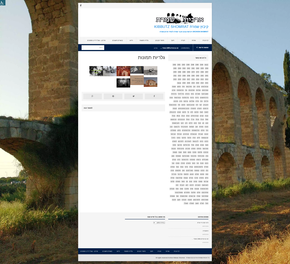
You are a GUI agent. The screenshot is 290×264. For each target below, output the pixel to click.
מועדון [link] (197, 145)
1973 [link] (197, 72)
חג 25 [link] (183, 116)
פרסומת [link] (186, 174)
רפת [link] (177, 185)
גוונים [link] (171, 97)
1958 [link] (206, 68)
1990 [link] (174, 72)
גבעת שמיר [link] (177, 97)
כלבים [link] (206, 141)
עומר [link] (177, 167)
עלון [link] (207, 170)
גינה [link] (201, 101)
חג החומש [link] (173, 119)
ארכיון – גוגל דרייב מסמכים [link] (96, 40)
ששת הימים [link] (204, 200)
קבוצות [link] (186, 178)
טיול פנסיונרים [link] (186, 130)
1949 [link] (188, 65)
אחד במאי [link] (189, 86)
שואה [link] (181, 189)
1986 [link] (184, 72)
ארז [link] (186, 90)
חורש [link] (195, 123)
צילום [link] (206, 178)
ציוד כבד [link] (180, 174)
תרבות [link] (174, 200)
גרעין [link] (180, 101)
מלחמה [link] (200, 152)
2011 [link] (174, 76)
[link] (2, 2)
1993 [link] (197, 76)
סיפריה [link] (183, 163)
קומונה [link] (200, 181)
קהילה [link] (172, 178)
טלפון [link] (179, 130)
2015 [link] (193, 79)
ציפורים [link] (201, 178)
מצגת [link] (180, 152)
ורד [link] (188, 112)
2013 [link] (202, 79)
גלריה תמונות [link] (144, 40)
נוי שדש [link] (198, 159)
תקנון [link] (178, 200)
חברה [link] (183, 40)
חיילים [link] (190, 123)
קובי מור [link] (206, 181)
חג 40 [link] (178, 116)
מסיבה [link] (194, 152)
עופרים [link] (173, 167)
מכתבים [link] (205, 152)
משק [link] (173, 156)
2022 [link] (202, 83)
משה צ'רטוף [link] (185, 156)
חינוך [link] (172, 40)
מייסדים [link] (199, 148)
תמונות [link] (190, 200)
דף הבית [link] (205, 40)
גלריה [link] (197, 101)
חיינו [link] (186, 123)
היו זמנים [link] (205, 108)
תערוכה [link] (184, 200)
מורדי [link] (192, 145)
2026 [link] (184, 83)
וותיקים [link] (196, 112)
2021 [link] (206, 83)
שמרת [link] (198, 196)
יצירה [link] (194, 138)
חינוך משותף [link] (175, 123)
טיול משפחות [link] (195, 130)
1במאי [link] (206, 65)
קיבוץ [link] (190, 181)
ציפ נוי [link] (196, 178)
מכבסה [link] (173, 148)
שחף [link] (177, 189)
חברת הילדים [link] (195, 116)
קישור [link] (183, 181)
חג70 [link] (206, 119)
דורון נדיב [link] (205, 105)
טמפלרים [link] (173, 130)
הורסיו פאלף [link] (172, 105)
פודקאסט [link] (178, 170)
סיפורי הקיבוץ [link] (159, 40)
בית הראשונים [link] (204, 97)
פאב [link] (183, 170)
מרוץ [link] (207, 156)
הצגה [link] (201, 112)
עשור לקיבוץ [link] (189, 170)
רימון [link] (187, 185)
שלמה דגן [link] (187, 192)
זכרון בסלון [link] (173, 112)
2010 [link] (179, 76)
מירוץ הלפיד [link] (180, 148)
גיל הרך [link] (206, 101)
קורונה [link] (195, 181)
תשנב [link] (197, 203)
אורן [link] (194, 86)
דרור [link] (197, 105)
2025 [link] (188, 83)
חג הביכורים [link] (181, 119)
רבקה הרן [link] (198, 185)
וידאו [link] (131, 40)
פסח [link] (206, 174)
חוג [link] (203, 123)
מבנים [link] (202, 145)
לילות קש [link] (181, 141)
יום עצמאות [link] (204, 138)
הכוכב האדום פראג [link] (183, 108)
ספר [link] (173, 163)
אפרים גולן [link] (191, 90)
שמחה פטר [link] (205, 196)
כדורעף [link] (184, 138)
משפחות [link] (178, 156)
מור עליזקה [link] (186, 145)
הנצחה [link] (175, 108)
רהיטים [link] (192, 185)
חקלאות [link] (191, 127)
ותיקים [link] (184, 112)
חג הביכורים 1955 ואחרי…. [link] (200, 239)
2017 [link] (188, 79)
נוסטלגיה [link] (192, 159)
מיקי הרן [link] (187, 148)
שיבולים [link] (172, 189)
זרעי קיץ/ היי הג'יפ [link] (202, 223)
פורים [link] (172, 170)
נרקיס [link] (206, 163)
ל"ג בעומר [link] (195, 141)
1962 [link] (188, 68)
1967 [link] (206, 72)
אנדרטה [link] (198, 90)
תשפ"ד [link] (186, 203)
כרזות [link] (201, 141)
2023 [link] (197, 83)
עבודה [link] (191, 167)
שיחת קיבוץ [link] (205, 192)
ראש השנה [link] (205, 185)
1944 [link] (201, 65)
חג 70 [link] (173, 116)
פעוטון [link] (192, 174)
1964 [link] (179, 68)
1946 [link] (197, 65)
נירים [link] (178, 159)
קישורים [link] (178, 181)
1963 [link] (184, 68)
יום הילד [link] (179, 134)
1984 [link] (188, 72)
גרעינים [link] (176, 101)
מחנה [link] (174, 145)
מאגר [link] (206, 145)
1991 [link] (206, 76)
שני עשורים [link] (192, 196)
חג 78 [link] (188, 119)
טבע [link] (171, 127)
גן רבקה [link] (186, 101)
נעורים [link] (174, 159)
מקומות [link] (175, 152)
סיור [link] (198, 163)
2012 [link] (206, 79)
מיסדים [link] (193, 148)
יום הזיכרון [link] (186, 134)
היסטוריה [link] (193, 108)
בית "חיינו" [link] (181, 94)
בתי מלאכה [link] (185, 97)
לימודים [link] (174, 141)
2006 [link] (188, 76)
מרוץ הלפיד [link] (201, 156)
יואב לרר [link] (200, 134)
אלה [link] (183, 86)
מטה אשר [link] (205, 148)
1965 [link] (174, 68)
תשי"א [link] (202, 203)
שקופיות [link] (172, 196)
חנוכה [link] (206, 127)
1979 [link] (193, 72)
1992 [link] (202, 76)
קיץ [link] (187, 181)
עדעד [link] (186, 167)
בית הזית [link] (173, 94)
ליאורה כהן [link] (188, 141)
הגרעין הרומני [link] (190, 105)
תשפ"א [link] (192, 203)
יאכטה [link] (206, 134)
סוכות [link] (202, 163)
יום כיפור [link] (173, 134)
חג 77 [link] (192, 119)
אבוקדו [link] (179, 83)
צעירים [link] (191, 178)
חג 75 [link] (202, 119)
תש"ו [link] (206, 203)
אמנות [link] (174, 86)
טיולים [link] (202, 130)
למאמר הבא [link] (88, 108)
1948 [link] (192, 65)
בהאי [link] (192, 94)
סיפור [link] (193, 163)
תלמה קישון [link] (196, 200)
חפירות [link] (201, 127)
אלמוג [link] (179, 86)
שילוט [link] (198, 192)
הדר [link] (179, 105)
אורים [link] (198, 86)
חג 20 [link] (188, 116)
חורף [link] (199, 123)
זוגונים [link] (179, 112)
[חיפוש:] (93, 47)
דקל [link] (200, 105)
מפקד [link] (184, 152)
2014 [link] (197, 79)
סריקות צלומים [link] (198, 167)
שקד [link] (177, 196)
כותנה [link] (178, 138)
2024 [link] (193, 83)
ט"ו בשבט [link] (177, 127)
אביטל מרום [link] (204, 86)
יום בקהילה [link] (193, 134)
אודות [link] (194, 40)
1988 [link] (179, 72)
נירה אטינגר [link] (185, 159)
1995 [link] (193, 76)
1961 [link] (193, 68)
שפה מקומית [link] (183, 196)
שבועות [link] (197, 189)
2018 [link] (184, 79)
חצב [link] (196, 127)
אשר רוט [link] (197, 94)
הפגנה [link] (206, 112)
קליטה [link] (172, 181)
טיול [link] (207, 130)
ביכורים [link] (187, 94)
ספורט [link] (177, 163)
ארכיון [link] (173, 90)
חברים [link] (202, 116)
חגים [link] (206, 123)
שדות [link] (191, 189)
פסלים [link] (197, 174)
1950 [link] (183, 65)
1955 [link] (178, 65)
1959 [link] (202, 68)
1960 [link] (197, 68)
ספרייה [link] (206, 167)
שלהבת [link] (193, 192)
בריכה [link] (197, 97)
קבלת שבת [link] (179, 178)
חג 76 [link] (197, 119)
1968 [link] (202, 72)
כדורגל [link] (189, 138)
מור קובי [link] (179, 145)
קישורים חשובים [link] (117, 40)
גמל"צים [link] (191, 101)
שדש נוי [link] (186, 189)
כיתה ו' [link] (173, 138)
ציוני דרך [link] (174, 174)
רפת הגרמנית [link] (204, 189)
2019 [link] (179, 79)
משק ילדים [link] (205, 159)
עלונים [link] (202, 170)
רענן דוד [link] (182, 185)
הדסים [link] (183, 105)
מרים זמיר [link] (193, 156)
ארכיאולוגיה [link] (180, 90)
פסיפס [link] (202, 174)
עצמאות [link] (196, 170)
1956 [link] (174, 65)
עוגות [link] (181, 167)
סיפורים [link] (188, 163)
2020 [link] (174, 79)
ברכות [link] (192, 97)
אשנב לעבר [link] (204, 94)
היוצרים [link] (199, 108)
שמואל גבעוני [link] (179, 192)
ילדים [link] (198, 138)
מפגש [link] (189, 152)
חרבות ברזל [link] (184, 127)
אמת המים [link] (205, 90)
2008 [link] (184, 76)
